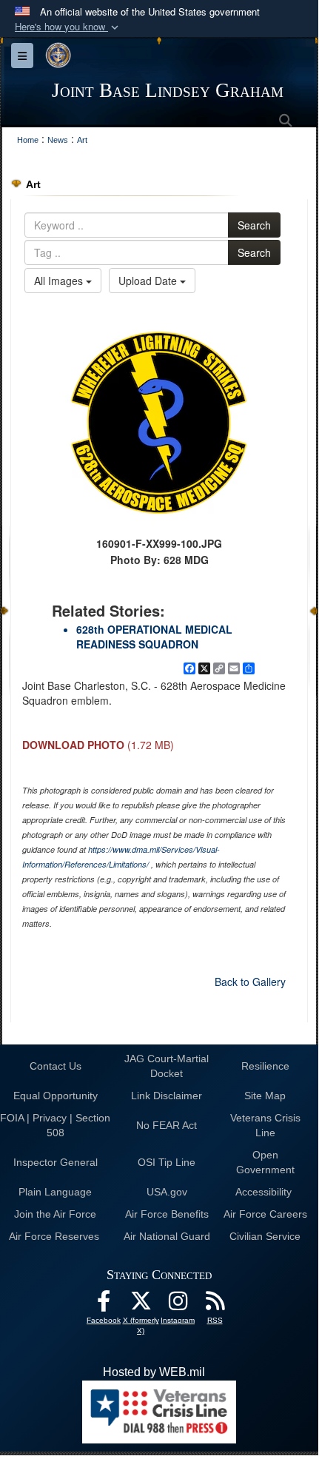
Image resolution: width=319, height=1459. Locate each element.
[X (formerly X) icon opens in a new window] (140, 1304)
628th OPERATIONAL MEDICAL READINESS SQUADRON (154, 636)
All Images (60, 280)
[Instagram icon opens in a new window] (177, 1304)
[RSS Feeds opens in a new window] (214, 1304)
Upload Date (149, 280)
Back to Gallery (250, 981)
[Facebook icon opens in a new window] (103, 1304)
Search (254, 225)
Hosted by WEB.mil (154, 1372)
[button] (68, 27)
